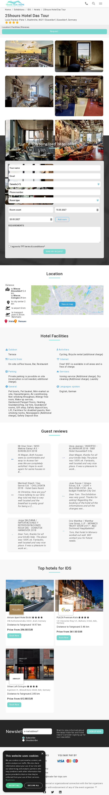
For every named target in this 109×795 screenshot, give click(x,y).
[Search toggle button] (93, 3)
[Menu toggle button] (100, 3)
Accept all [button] (14, 785)
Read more (10, 780)
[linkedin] (60, 792)
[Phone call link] (86, 3)
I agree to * (28, 246)
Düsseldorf (62, 20)
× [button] (42, 754)
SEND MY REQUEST (54, 251)
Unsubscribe (32, 740)
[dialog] (24, 771)
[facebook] (45, 792)
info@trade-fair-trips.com (54, 776)
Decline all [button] (33, 785)
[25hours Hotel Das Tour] (29, 56)
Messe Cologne (15, 296)
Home (8, 10)
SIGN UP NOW (95, 731)
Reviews (25, 27)
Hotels (37, 10)
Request (54, 31)
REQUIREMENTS (16, 225)
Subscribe (30, 738)
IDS (29, 10)
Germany (72, 20)
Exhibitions (19, 10)
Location (6, 27)
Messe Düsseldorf (17, 290)
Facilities (16, 27)
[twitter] (53, 792)
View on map (67, 304)
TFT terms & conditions (32, 246)
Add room (62, 219)
